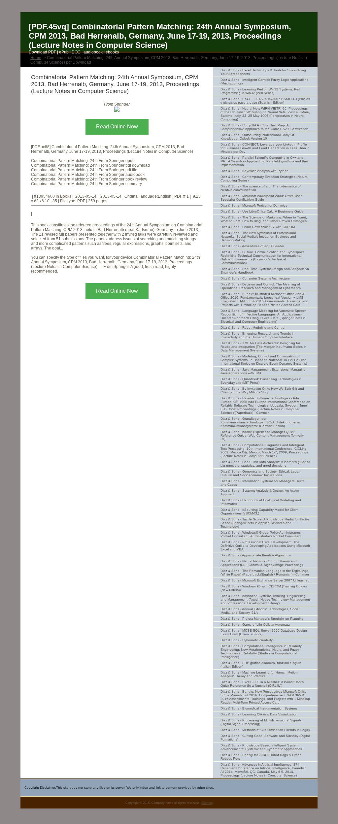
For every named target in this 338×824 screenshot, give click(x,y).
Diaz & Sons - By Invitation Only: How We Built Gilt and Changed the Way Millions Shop (262, 390)
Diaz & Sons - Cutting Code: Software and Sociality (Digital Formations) (265, 737)
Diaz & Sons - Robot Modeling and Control (252, 327)
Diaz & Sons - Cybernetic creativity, (246, 640)
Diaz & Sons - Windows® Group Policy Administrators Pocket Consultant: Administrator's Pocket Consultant (260, 534)
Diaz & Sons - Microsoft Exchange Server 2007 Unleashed (265, 580)
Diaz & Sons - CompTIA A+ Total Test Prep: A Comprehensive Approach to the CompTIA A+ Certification (264, 127)
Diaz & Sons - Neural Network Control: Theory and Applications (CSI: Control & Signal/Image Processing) (261, 563)
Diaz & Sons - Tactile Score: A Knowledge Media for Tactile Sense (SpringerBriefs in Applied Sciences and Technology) (264, 522)
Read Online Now (117, 126)
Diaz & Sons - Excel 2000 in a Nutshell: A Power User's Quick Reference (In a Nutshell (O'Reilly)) (262, 683)
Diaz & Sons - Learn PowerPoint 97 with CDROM (257, 227)
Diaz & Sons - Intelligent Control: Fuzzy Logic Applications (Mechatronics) (264, 81)
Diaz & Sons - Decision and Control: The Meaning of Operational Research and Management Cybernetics (260, 286)
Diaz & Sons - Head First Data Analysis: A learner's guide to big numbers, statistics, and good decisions (265, 463)
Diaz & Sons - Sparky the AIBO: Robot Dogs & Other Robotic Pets (260, 756)
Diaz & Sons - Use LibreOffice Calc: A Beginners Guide (262, 211)
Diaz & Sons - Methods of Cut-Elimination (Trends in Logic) (265, 730)
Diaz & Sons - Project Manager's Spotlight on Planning (262, 618)
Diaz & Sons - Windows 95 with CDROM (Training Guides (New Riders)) (263, 588)
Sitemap (207, 803)
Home (35, 57)
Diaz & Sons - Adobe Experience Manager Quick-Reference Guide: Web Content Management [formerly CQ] (262, 435)
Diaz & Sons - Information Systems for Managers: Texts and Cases (262, 482)
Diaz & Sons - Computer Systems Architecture (255, 278)
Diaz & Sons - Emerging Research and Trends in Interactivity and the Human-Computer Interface (257, 335)
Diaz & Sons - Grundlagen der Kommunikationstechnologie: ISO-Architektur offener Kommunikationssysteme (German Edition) (260, 422)
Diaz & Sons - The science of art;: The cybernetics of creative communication (260, 188)
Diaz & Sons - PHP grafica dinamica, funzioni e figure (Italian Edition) (260, 664)
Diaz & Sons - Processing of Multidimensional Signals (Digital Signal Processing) (260, 722)
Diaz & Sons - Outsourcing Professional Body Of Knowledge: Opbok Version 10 (257, 136)
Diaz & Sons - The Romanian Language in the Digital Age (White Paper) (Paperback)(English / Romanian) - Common (264, 572)
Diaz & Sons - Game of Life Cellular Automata (255, 624)
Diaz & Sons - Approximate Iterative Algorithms (255, 555)
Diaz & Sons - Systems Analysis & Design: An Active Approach (259, 492)
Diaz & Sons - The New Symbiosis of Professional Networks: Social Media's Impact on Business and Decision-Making (258, 236)
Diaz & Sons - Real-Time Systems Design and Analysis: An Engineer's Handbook (264, 270)
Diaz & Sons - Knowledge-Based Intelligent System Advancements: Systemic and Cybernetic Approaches (261, 747)
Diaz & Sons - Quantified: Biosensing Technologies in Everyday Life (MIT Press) (261, 380)
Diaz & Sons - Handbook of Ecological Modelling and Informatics (260, 502)
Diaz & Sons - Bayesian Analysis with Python (254, 171)
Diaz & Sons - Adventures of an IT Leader (252, 246)
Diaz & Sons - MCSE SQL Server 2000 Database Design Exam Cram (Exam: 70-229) (263, 632)
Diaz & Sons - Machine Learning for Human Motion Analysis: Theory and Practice (259, 674)
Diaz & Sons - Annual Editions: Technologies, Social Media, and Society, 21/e (259, 610)
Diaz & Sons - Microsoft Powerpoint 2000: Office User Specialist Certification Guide (261, 197)
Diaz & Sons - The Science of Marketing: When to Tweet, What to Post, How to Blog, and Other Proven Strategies (263, 219)
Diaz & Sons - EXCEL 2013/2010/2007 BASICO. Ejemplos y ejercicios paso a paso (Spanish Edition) (265, 100)
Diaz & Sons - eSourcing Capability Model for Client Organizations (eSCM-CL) (259, 511)
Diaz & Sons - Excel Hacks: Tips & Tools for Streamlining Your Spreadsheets (263, 72)
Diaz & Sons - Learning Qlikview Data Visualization (258, 714)
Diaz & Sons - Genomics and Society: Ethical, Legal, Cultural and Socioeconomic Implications (260, 473)
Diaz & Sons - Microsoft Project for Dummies (253, 205)
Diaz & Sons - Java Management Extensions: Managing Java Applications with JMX (263, 371)
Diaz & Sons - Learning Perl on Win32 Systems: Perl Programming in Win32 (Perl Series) (260, 91)
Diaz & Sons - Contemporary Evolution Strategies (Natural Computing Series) (264, 178)
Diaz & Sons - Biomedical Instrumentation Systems (258, 708)
